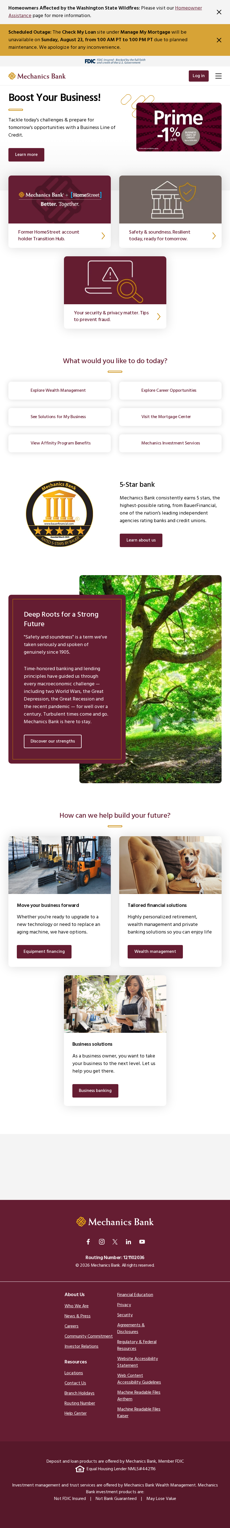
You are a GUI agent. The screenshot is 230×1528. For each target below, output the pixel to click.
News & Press (78, 1316)
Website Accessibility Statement (137, 1362)
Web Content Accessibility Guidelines (139, 1379)
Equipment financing (44, 951)
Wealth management (155, 951)
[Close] (219, 12)
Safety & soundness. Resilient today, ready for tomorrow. (159, 235)
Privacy (124, 1305)
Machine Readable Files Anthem (138, 1396)
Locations (74, 1373)
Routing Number (80, 1403)
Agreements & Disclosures (131, 1329)
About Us (75, 1295)
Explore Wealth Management (58, 390)
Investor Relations (81, 1346)
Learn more (26, 154)
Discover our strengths (53, 741)
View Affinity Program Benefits (60, 443)
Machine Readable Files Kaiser (138, 1413)
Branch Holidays (80, 1393)
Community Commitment (89, 1336)
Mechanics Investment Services (170, 443)
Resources (76, 1362)
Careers (72, 1326)
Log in (199, 76)
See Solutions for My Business (58, 417)
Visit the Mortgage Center (166, 417)
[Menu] (218, 76)
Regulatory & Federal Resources (137, 1345)
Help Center (76, 1413)
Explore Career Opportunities (168, 390)
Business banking (95, 1090)
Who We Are (77, 1306)
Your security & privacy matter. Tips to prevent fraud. (111, 316)
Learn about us (141, 540)
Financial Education (135, 1295)
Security (125, 1315)
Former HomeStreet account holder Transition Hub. (48, 235)
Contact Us (75, 1383)
